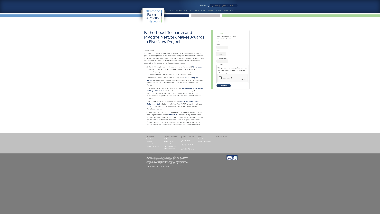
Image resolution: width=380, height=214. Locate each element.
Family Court (172, 115)
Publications (188, 10)
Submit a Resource (169, 149)
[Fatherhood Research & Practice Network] (153, 12)
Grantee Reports (168, 141)
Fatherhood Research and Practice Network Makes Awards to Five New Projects (174, 37)
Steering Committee (152, 144)
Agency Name (222, 58)
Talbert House (197, 67)
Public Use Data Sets (170, 146)
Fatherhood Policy (222, 10)
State (219, 51)
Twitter (208, 6)
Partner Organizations (152, 146)
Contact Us (202, 6)
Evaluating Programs (170, 136)
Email (219, 44)
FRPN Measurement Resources (187, 145)
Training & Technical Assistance (204, 10)
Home (171, 10)
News (231, 10)
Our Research (168, 139)
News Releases (202, 139)
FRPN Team (149, 141)
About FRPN (178, 10)
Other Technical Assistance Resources (187, 149)
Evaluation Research (170, 144)
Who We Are (150, 139)
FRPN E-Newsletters (204, 141)
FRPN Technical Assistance (185, 141)
